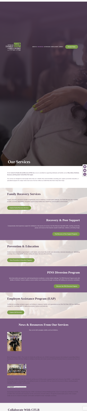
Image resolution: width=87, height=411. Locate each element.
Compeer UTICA (12, 389)
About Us (34, 46)
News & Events (54, 46)
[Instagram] (84, 174)
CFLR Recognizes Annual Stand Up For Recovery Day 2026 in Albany (30, 376)
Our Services (40, 46)
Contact (61, 46)
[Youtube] (84, 170)
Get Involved (47, 46)
